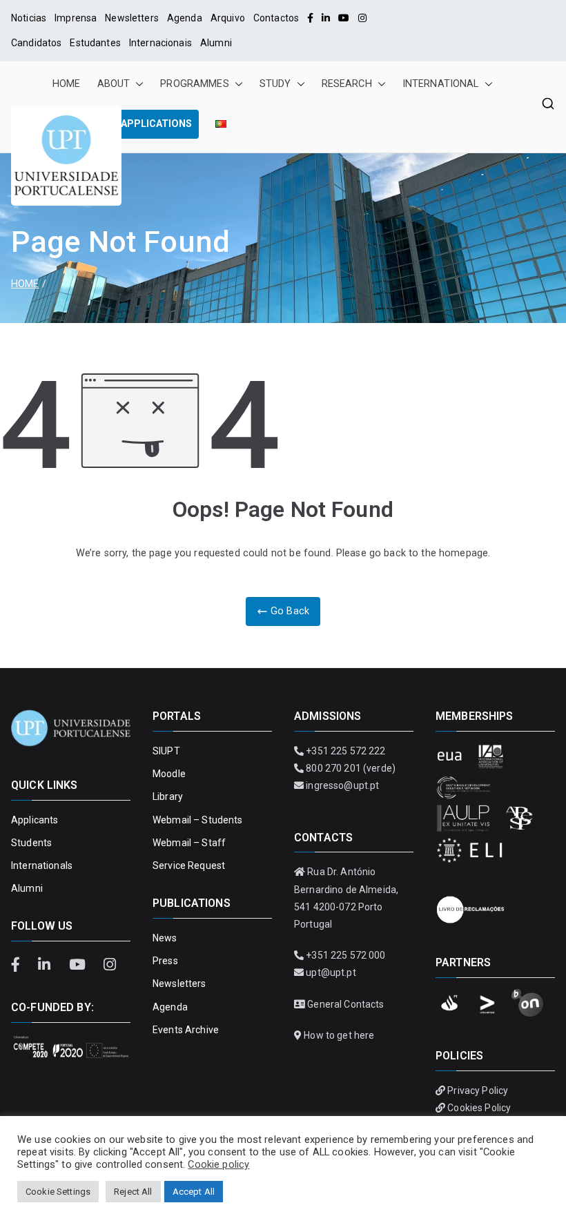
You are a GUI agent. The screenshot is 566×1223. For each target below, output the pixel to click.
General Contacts (345, 1004)
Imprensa (76, 17)
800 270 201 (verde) (351, 768)
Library (168, 796)
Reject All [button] (133, 1191)
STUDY (275, 84)
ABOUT (113, 84)
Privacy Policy (477, 1090)
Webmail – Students (198, 819)
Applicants (34, 819)
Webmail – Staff (189, 842)
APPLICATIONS (156, 124)
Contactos (276, 17)
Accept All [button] (194, 1191)
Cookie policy (218, 1164)
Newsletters (132, 17)
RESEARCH (347, 84)
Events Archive (186, 1029)
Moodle (169, 773)
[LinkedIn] (326, 17)
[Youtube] (343, 17)
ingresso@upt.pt (342, 785)
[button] (137, 84)
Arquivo (228, 17)
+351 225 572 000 (345, 955)
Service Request (189, 865)
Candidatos (36, 42)
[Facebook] (310, 17)
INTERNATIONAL (440, 84)
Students (31, 842)
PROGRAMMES (194, 84)
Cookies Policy (479, 1107)
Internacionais (160, 42)
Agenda (184, 17)
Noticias (28, 17)
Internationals (41, 865)
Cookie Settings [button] (58, 1191)
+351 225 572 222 (345, 750)
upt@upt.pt (330, 972)
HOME (66, 84)
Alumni (216, 42)
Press (165, 960)
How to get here (339, 1035)
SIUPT (166, 750)
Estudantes (95, 42)
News (165, 937)
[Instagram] (362, 17)
